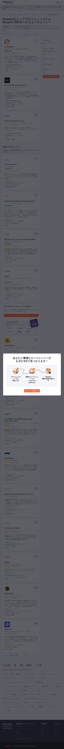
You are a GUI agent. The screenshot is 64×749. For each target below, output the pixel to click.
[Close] (59, 355)
